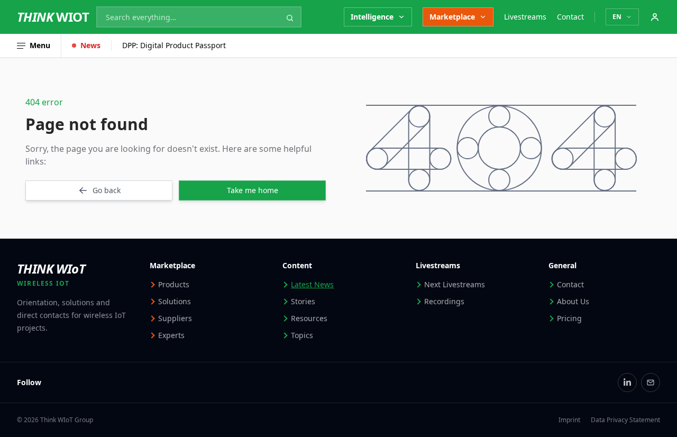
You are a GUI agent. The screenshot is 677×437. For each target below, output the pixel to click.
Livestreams (525, 17)
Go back (107, 190)
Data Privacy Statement (625, 420)
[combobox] (198, 16)
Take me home (252, 190)
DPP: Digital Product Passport (174, 45)
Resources (309, 318)
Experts (171, 335)
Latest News (312, 284)
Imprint (569, 420)
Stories (303, 301)
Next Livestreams (454, 284)
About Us (573, 301)
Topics (302, 335)
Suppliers (175, 318)
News (90, 45)
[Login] (654, 17)
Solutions (174, 301)
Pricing (569, 318)
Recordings (444, 301)
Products (173, 284)
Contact (570, 17)
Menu (40, 45)
